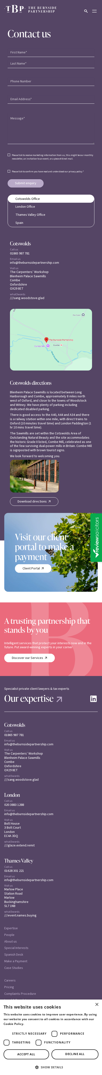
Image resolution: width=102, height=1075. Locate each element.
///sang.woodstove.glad (27, 298)
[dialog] (51, 1037)
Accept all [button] (26, 1054)
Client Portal (31, 568)
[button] (51, 1067)
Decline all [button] (74, 1054)
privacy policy (75, 171)
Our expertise (29, 698)
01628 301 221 (14, 870)
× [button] (96, 1004)
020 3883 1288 (14, 804)
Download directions (32, 501)
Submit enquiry (25, 183)
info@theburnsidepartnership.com (34, 262)
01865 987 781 (20, 253)
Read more (33, 1024)
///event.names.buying (20, 915)
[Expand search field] (85, 11)
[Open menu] (94, 11)
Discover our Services (27, 657)
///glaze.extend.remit (19, 845)
